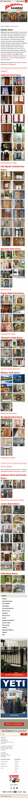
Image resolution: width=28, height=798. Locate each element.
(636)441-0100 (6, 1)
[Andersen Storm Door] (6, 484)
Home (2, 26)
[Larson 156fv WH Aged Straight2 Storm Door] (6, 519)
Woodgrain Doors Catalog (8, 457)
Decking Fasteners (7, 601)
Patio (14, 56)
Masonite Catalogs (6, 289)
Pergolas (4, 627)
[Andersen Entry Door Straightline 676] (6, 128)
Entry (7, 56)
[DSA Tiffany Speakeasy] (19, 241)
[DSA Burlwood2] (6, 194)
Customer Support (4, 761)
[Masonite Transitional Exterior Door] (6, 283)
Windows (4, 632)
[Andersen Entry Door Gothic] (19, 109)
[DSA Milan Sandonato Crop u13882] (6, 222)
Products (7, 26)
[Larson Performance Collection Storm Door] (19, 547)
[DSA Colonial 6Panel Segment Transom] (19, 194)
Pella (3, 573)
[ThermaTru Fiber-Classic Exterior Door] (19, 343)
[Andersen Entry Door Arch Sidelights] (6, 109)
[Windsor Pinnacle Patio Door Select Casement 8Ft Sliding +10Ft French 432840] (19, 397)
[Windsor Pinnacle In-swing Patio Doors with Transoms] (19, 387)
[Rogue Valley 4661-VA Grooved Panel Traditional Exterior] (6, 318)
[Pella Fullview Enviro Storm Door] (6, 579)
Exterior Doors (14, 26)
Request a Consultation (14, 724)
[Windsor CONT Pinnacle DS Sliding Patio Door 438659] (6, 378)
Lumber (4, 618)
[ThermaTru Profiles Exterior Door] (6, 353)
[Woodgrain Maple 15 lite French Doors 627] (6, 441)
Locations (17, 768)
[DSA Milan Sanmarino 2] (19, 222)
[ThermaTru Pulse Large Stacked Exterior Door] (19, 353)
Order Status (3, 764)
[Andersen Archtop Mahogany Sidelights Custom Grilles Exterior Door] (19, 90)
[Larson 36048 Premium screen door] (6, 528)
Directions (12, 742)
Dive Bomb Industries (8, 608)
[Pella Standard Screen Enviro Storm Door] (19, 588)
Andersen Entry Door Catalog (9, 163)
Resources (17, 766)
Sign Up (22, 1)
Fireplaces (5, 613)
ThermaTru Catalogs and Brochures (10, 369)
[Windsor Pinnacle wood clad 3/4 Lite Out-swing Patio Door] (6, 406)
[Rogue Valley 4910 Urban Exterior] (19, 318)
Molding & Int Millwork (8, 620)
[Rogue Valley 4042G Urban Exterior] (6, 299)
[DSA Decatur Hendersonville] (6, 203)
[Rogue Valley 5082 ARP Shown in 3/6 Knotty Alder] (6, 327)
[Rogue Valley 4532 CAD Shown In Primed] (19, 308)
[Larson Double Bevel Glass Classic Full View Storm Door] (6, 537)
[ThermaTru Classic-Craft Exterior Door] (6, 343)
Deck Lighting (6, 603)
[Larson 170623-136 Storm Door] (19, 519)
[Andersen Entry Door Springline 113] (6, 118)
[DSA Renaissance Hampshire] (6, 232)
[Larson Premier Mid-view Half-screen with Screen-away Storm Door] (6, 566)
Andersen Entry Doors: (11, 75)
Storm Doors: (13, 503)
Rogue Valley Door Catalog (8, 334)
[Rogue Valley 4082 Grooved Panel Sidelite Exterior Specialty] (19, 299)
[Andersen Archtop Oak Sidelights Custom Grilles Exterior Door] (6, 99)
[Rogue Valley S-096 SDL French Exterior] (19, 327)
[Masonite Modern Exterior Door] (6, 273)
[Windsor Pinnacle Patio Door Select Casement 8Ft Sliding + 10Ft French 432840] (6, 397)
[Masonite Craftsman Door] (19, 254)
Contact (16, 771)
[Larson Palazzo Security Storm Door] (6, 547)
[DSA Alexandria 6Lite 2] (6, 185)
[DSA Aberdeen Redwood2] (19, 175)
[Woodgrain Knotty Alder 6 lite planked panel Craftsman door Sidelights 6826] (6, 432)
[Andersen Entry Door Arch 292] (19, 99)
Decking (4, 598)
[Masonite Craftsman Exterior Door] (6, 264)
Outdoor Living (6, 622)
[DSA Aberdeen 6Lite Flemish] (6, 175)
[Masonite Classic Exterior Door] (6, 254)
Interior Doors (6, 615)
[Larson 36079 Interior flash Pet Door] (19, 528)
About (16, 769)
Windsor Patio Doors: (10, 372)
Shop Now (17, 761)
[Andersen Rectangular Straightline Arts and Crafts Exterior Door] (6, 137)
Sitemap (2, 768)
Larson (4, 503)
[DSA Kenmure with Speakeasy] (19, 203)
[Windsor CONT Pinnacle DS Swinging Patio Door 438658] (19, 378)
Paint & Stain (5, 625)
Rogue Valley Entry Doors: (13, 293)
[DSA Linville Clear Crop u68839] (6, 213)
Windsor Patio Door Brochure (9, 413)
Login (17, 1)
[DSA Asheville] (19, 185)
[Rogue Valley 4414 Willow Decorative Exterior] (6, 308)
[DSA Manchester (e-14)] (19, 213)
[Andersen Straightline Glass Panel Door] (19, 156)
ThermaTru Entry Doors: (12, 337)
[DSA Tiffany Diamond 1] (6, 241)
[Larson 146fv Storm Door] (6, 509)
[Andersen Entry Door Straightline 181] (19, 118)
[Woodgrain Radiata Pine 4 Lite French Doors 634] (6, 451)
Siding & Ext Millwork (7, 630)
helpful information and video (11, 471)
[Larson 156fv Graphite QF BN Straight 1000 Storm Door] (19, 509)
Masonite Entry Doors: (11, 248)
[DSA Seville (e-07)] (19, 232)
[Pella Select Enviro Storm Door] (6, 588)
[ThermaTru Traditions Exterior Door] (19, 362)
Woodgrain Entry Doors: (12, 417)
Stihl (3, 634)
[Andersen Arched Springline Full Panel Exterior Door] (6, 90)
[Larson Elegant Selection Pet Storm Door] (19, 537)
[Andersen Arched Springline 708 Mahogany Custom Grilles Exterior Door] (19, 80)
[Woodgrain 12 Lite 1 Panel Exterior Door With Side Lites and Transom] (6, 423)
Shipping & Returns (4, 766)
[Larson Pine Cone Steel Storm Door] (6, 556)
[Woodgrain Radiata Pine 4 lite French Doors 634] (19, 441)
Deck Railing (5, 606)
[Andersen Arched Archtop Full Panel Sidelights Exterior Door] (6, 80)
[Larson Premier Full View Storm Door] (19, 556)
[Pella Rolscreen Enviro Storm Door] (19, 579)
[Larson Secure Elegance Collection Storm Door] (19, 566)
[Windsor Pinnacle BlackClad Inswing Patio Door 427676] (6, 387)
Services (16, 764)
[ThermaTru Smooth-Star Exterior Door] (6, 362)
